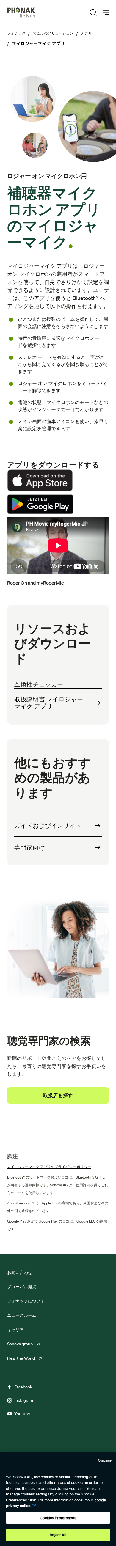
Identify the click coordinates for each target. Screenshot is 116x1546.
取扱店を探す (58, 1095)
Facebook (23, 1387)
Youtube (22, 1413)
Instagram (23, 1400)
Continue (105, 1460)
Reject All (58, 1534)
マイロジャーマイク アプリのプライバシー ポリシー (49, 1166)
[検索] (93, 12)
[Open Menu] (106, 13)
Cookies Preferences (58, 1517)
